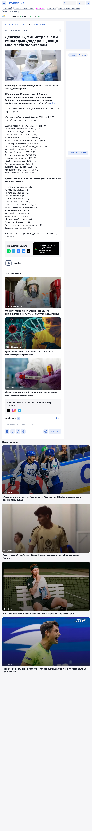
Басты (7, 24)
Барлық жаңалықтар (20, 24)
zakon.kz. (54, 103)
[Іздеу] (88, 3)
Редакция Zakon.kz (38, 24)
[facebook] (19, 251)
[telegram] (14, 251)
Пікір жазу (55, 431)
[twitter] (28, 251)
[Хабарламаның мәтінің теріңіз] (33, 425)
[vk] (24, 251)
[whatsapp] (9, 251)
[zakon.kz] (16, 3)
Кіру (59, 418)
